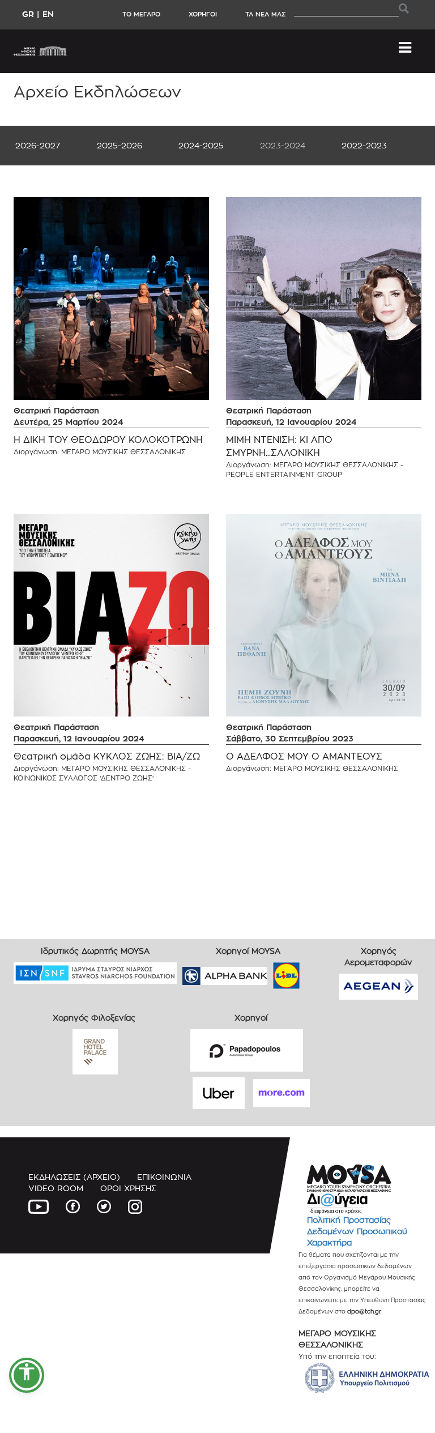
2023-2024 (282, 145)
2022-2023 (364, 145)
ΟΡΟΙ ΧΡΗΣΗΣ (128, 1188)
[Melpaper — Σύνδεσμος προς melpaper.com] (319, 971)
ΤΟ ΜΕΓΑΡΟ (141, 14)
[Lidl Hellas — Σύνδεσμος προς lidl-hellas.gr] (270, 971)
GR (28, 14)
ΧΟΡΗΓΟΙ (203, 14)
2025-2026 (119, 145)
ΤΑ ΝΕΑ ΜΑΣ (265, 14)
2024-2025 (201, 145)
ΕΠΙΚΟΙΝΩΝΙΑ (164, 1176)
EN (48, 14)
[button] (26, 1375)
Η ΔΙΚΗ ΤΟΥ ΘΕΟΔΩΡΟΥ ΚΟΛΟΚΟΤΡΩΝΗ (108, 440)
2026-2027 (37, 145)
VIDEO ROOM (55, 1188)
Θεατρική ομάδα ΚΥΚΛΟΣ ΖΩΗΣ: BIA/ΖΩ (107, 756)
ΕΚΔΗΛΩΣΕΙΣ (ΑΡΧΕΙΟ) (74, 1176)
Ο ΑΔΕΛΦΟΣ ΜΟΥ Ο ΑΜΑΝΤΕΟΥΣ (304, 756)
